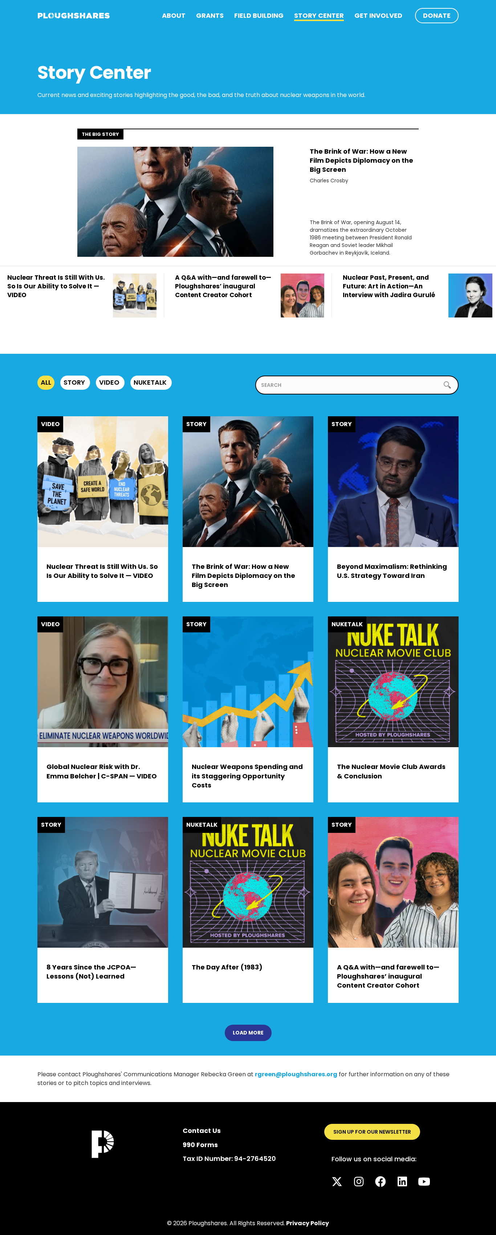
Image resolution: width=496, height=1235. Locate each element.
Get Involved (378, 15)
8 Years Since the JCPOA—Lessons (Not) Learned (91, 972)
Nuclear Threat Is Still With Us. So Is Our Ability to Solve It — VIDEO (102, 571)
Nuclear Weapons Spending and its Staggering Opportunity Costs (247, 775)
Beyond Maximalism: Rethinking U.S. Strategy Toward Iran (392, 571)
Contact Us (202, 1130)
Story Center (319, 15)
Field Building (259, 15)
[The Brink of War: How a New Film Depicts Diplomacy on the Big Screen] (175, 201)
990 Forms (200, 1144)
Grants (210, 15)
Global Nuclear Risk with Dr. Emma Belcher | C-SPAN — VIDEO (101, 771)
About (174, 15)
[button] (337, 1182)
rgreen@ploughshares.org (296, 1074)
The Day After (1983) (227, 967)
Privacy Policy (307, 1223)
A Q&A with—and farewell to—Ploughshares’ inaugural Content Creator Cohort (388, 976)
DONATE (437, 15)
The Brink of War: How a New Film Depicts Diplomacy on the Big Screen (361, 160)
